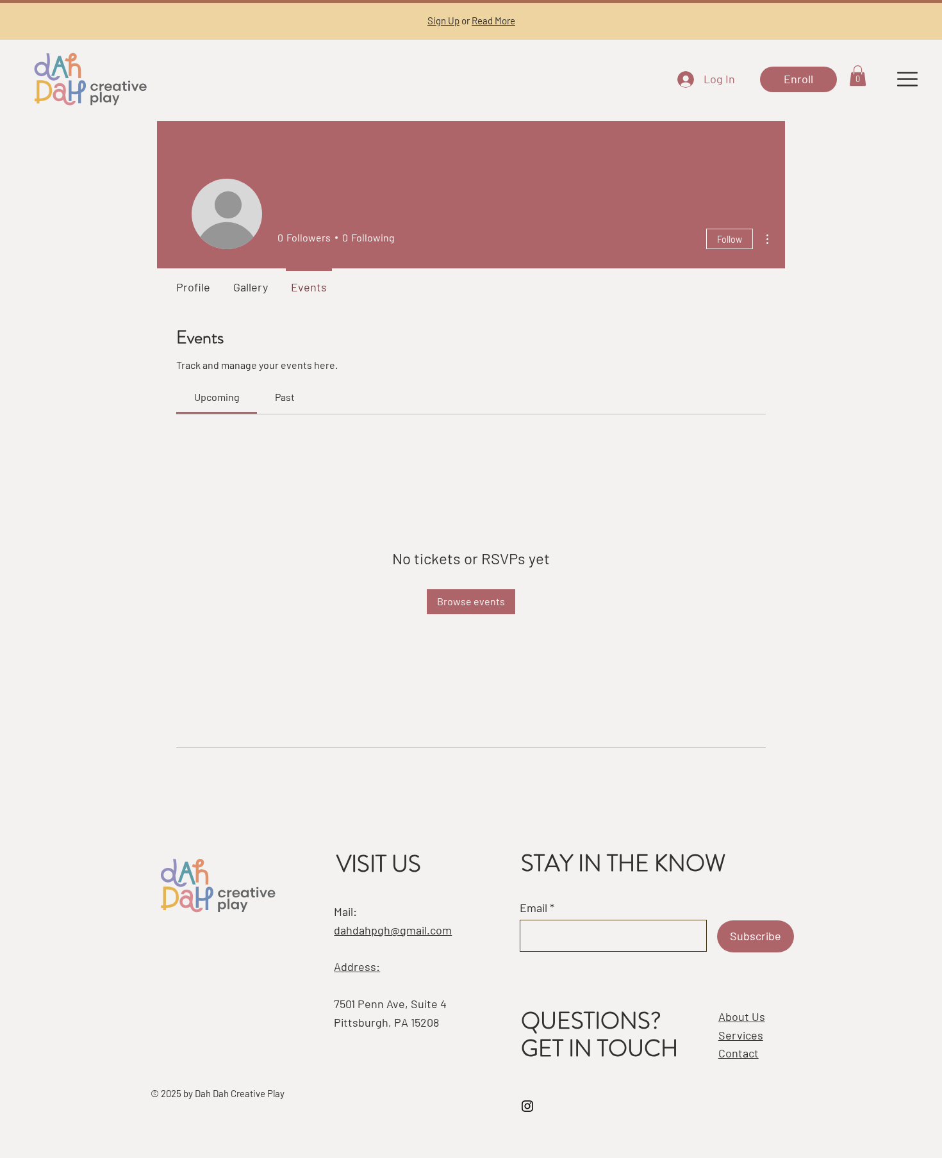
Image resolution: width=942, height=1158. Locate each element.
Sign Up (443, 20)
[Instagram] (527, 1106)
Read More (493, 20)
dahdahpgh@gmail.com (393, 930)
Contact (738, 1053)
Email (533, 907)
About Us (741, 1016)
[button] (857, 75)
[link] (217, 397)
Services (740, 1035)
